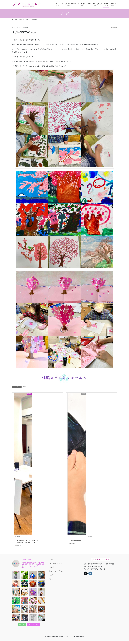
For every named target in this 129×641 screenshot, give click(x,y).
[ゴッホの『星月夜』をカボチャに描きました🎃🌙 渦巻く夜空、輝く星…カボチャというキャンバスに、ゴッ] (41, 575)
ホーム (51, 559)
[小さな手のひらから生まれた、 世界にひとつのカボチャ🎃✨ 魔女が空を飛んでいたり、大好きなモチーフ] (33, 575)
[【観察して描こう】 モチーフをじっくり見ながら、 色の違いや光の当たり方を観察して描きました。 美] (41, 592)
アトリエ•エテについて (55, 563)
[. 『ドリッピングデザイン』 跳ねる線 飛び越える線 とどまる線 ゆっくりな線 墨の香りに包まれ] (33, 609)
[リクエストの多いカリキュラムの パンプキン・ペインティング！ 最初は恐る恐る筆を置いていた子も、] (24, 583)
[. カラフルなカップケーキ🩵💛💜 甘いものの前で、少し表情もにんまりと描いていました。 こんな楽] (33, 592)
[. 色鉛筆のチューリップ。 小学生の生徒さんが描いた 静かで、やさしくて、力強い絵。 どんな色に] (41, 617)
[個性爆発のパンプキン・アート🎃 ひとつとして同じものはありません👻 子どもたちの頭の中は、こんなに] (16, 583)
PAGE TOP (124, 620)
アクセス (51, 579)
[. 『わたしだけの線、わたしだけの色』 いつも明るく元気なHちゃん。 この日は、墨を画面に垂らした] (24, 609)
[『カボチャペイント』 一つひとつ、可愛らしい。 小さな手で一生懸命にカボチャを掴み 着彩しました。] (33, 583)
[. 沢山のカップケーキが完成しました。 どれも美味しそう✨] (24, 592)
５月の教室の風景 (75, 540)
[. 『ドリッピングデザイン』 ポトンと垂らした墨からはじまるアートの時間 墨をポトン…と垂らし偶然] (16, 617)
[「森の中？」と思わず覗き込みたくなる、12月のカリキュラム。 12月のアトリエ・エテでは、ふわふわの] (24, 575)
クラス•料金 (52, 567)
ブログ (51, 575)
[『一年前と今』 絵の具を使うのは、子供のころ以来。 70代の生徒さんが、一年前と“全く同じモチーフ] (16, 575)
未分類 (114, 27)
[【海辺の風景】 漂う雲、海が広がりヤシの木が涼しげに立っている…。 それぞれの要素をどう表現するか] (16, 609)
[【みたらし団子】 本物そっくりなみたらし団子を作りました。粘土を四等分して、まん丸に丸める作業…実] (41, 600)
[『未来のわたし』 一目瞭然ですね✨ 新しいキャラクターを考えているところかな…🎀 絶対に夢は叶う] (24, 600)
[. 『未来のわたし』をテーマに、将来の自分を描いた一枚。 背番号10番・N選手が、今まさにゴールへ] (16, 600)
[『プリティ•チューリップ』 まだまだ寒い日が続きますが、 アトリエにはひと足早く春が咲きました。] (16, 592)
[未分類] (77, 463)
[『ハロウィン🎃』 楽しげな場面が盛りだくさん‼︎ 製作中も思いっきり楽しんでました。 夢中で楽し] (41, 583)
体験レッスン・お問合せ (56, 571)
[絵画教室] (23, 463)
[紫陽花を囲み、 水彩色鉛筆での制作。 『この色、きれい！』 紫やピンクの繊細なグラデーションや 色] (33, 600)
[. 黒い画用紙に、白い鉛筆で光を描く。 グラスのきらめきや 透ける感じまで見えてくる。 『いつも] (24, 617)
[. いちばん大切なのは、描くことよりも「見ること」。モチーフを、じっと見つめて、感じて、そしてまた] (33, 617)
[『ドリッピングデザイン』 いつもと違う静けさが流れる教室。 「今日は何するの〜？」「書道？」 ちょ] (41, 609)
